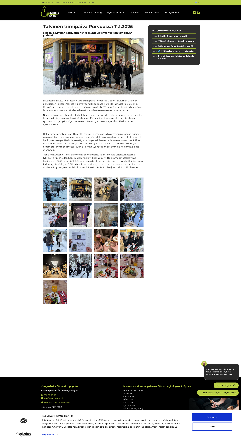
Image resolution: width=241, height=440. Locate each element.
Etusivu (72, 12)
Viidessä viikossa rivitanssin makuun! (176, 41)
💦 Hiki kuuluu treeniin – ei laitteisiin (176, 51)
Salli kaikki (212, 417)
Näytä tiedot (48, 434)
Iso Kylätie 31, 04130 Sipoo (56, 402)
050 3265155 (49, 395)
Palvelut (134, 12)
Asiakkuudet (151, 12)
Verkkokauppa (52, 3)
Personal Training (92, 12)
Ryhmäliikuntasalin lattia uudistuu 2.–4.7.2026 (176, 57)
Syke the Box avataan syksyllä (172, 36)
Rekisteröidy (68, 3)
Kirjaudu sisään (86, 3)
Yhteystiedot (172, 12)
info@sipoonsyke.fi (53, 398)
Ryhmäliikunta (115, 12)
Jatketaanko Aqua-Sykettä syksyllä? (175, 46)
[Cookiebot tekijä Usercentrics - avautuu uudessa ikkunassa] (23, 434)
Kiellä (212, 426)
